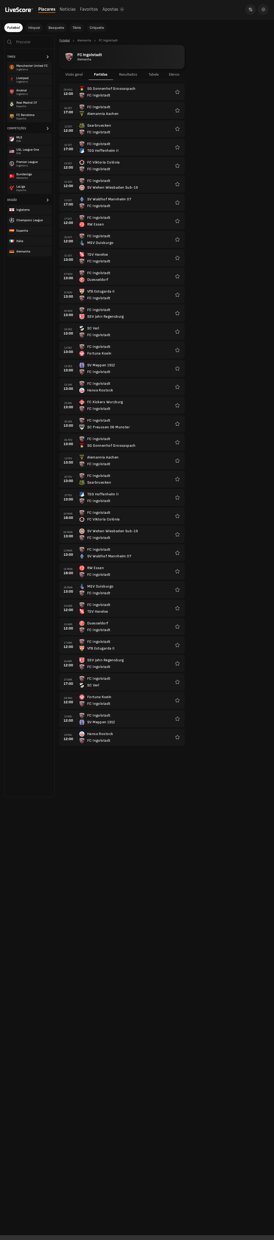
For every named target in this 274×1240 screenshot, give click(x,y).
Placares (46, 9)
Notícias (68, 9)
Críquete (97, 27)
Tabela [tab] (154, 74)
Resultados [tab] (128, 74)
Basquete (56, 27)
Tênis (77, 27)
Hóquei (34, 27)
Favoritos (89, 9)
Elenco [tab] (174, 74)
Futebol (13, 27)
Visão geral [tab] (74, 74)
